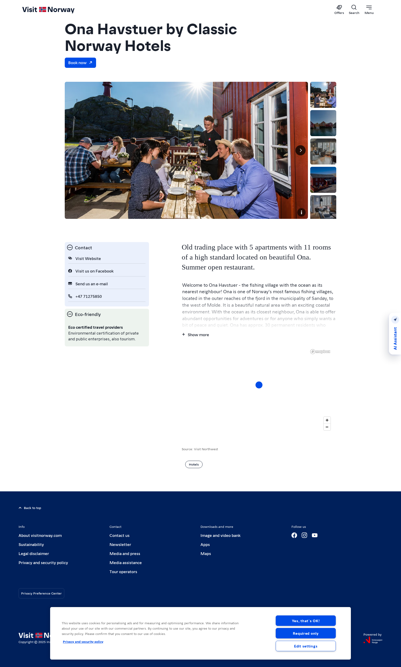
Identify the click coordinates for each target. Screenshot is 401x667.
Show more (198, 334)
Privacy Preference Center (41, 593)
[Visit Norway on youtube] (314, 535)
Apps (205, 544)
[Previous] (72, 150)
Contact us (119, 535)
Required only (305, 633)
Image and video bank (220, 535)
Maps (205, 553)
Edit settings (305, 646)
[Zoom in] (327, 420)
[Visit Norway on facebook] (294, 535)
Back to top (32, 508)
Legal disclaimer (34, 553)
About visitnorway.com (40, 535)
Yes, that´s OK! (306, 620)
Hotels (194, 464)
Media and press (125, 553)
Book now (77, 62)
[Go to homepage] (56, 9)
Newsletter (120, 544)
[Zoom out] (327, 427)
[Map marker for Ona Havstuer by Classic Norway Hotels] (258, 384)
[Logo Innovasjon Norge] (372, 640)
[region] (259, 390)
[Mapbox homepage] (320, 351)
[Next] (300, 150)
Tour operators (123, 571)
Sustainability (31, 544)
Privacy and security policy (43, 562)
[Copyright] (301, 212)
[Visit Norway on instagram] (304, 535)
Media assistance (126, 562)
